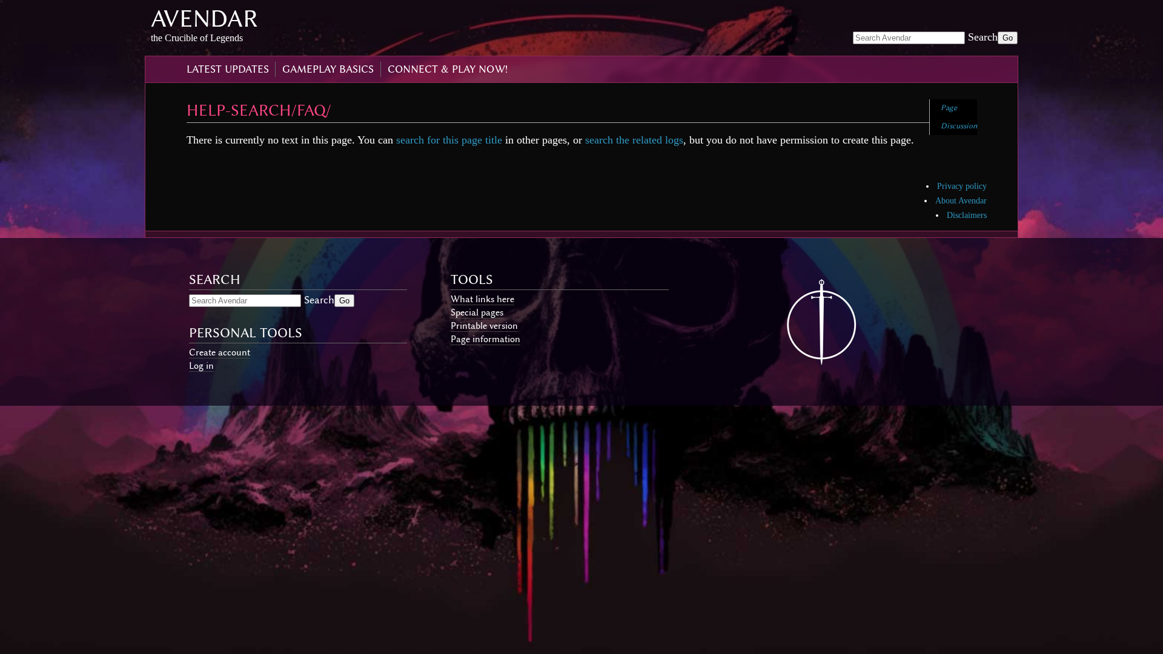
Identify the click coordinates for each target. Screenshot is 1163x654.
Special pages (477, 312)
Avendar (204, 18)
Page (949, 107)
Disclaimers (967, 215)
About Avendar (961, 200)
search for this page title (449, 140)
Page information (485, 339)
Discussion (959, 125)
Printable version (484, 325)
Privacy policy (962, 186)
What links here (482, 299)
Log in (201, 365)
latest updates (228, 69)
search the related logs (634, 140)
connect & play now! (448, 69)
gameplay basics (328, 69)
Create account (219, 352)
